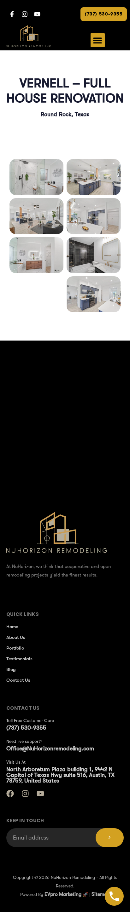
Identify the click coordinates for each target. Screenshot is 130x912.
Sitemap (101, 894)
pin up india (1, 337)
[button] (98, 40)
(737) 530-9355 (26, 728)
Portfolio (15, 648)
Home (12, 626)
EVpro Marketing (62, 894)
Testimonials (19, 659)
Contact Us (18, 680)
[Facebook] (10, 793)
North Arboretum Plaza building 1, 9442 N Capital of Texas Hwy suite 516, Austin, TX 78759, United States (60, 775)
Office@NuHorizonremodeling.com (50, 748)
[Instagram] (25, 793)
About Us (15, 637)
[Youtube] (40, 793)
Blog (11, 669)
